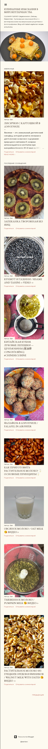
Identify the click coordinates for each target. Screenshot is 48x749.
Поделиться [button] (9, 152)
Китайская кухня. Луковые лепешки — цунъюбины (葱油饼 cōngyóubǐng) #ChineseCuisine (19, 348)
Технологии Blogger (26, 737)
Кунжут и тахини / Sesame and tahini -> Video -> (23, 280)
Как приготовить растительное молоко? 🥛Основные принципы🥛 (23, 471)
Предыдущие (38, 695)
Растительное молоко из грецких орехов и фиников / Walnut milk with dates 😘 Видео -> (24, 675)
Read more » (9, 154)
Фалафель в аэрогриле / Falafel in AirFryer (21, 424)
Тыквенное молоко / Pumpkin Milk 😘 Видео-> (21, 601)
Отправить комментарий (26, 152)
